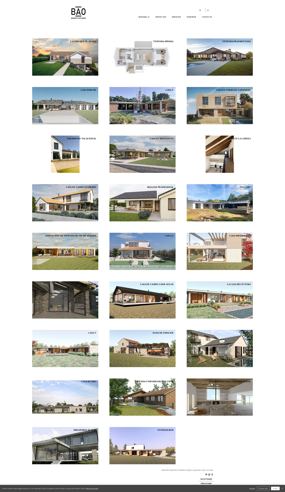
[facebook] (212, 475)
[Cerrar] (282, 488)
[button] (142, 17)
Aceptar (275, 488)
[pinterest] (206, 475)
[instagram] (209, 475)
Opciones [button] (252, 488)
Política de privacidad (92, 488)
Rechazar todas (263, 488)
